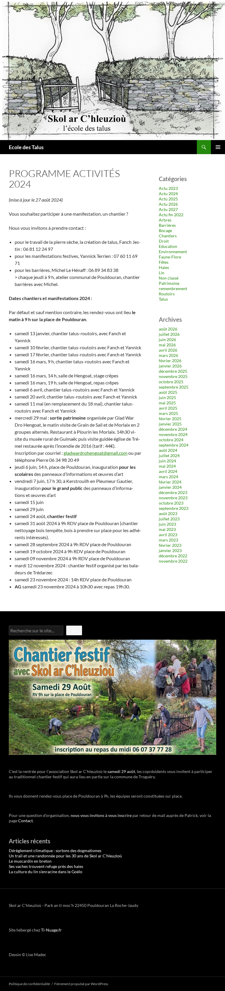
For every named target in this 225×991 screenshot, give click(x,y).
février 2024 (170, 481)
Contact (25, 820)
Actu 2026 (168, 204)
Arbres (165, 219)
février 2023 (170, 545)
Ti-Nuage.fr (51, 929)
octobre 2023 (171, 502)
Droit (164, 241)
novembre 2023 (173, 497)
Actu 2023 (168, 188)
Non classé (168, 277)
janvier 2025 (170, 423)
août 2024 (168, 450)
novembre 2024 (173, 434)
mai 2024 (167, 466)
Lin (161, 272)
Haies (164, 267)
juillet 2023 (169, 518)
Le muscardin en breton (30, 861)
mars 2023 (168, 539)
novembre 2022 (173, 560)
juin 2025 (167, 397)
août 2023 (168, 513)
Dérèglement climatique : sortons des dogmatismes (55, 850)
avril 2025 (168, 408)
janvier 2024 (170, 487)
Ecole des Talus (26, 147)
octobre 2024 (171, 439)
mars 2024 (168, 476)
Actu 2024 (168, 193)
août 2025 (168, 392)
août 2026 (168, 328)
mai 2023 (167, 529)
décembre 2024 (173, 429)
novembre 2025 (173, 376)
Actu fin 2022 (171, 214)
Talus (163, 299)
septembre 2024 (173, 444)
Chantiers (168, 235)
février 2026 (170, 360)
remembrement (173, 288)
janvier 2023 (170, 550)
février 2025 (170, 418)
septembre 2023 (173, 508)
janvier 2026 (170, 365)
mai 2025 (167, 402)
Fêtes (163, 262)
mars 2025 (168, 413)
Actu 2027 (168, 209)
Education (168, 246)
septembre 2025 (173, 386)
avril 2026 (168, 350)
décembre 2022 (173, 555)
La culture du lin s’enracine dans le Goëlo (45, 871)
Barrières (167, 225)
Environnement (173, 251)
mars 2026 (168, 355)
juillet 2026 (169, 334)
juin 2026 (167, 339)
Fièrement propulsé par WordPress (81, 984)
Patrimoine (169, 283)
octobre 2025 (171, 381)
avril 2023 (168, 534)
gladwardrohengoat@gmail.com (95, 453)
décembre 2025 (173, 371)
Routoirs (167, 293)
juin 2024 (167, 460)
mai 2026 (167, 344)
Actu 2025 (168, 198)
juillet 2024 (169, 455)
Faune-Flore (170, 256)
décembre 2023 (173, 492)
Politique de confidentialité (29, 984)
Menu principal (218, 147)
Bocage (165, 230)
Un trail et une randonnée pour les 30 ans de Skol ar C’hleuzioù (65, 855)
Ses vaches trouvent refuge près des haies (46, 866)
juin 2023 (167, 524)
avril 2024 (168, 471)
